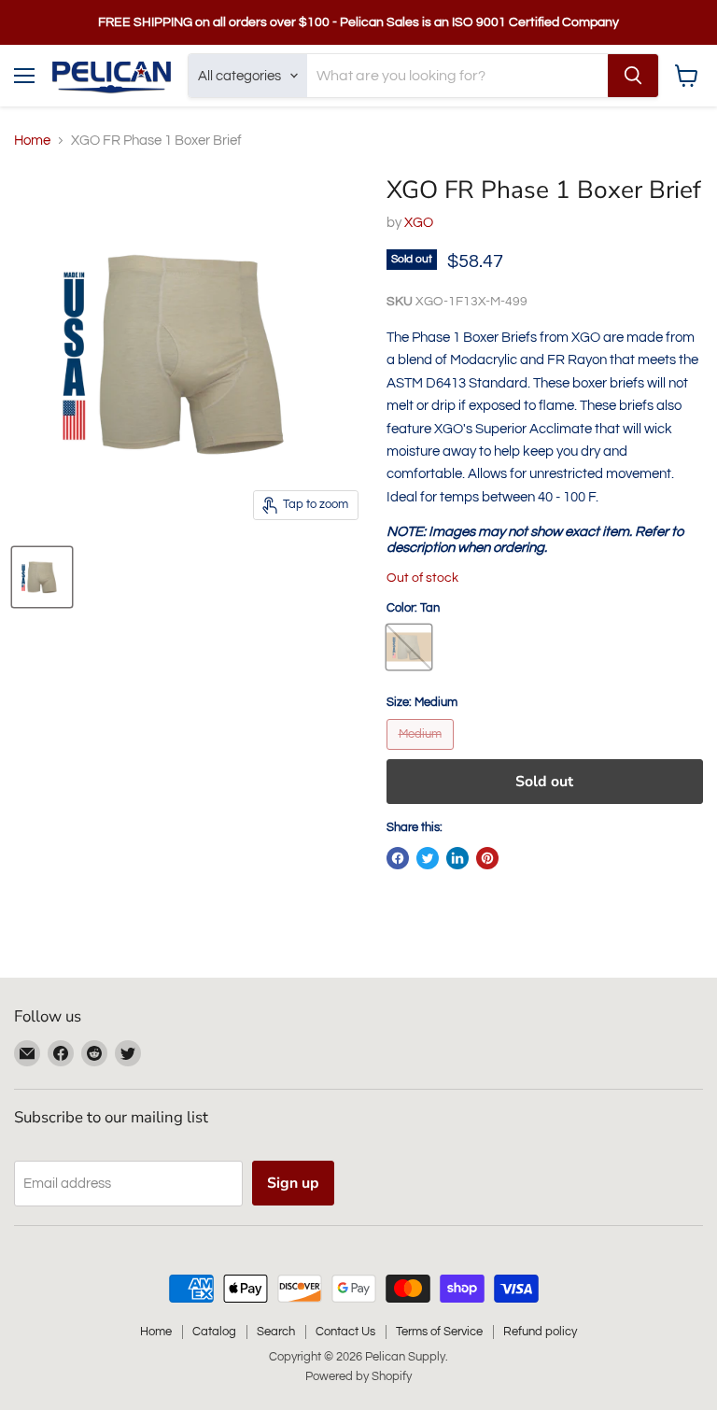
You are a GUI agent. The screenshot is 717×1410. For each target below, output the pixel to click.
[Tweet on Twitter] (427, 858)
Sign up (293, 1183)
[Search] (633, 75)
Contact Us (345, 1331)
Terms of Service (439, 1331)
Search (276, 1331)
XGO (418, 223)
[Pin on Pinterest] (487, 858)
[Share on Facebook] (398, 858)
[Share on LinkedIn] (457, 858)
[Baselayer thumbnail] (42, 577)
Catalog (214, 1331)
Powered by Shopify (358, 1376)
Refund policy (540, 1331)
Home (32, 141)
